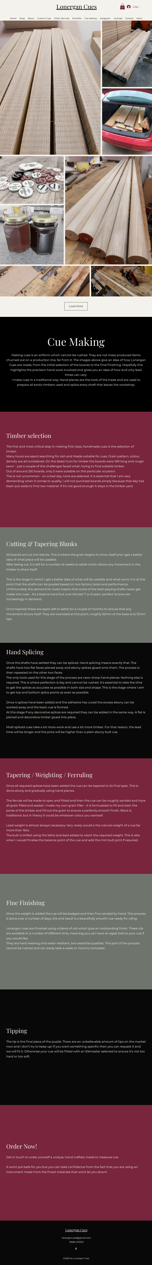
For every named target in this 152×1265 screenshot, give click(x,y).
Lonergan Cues (76, 6)
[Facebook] (76, 1248)
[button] (122, 6)
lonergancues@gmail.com (76, 1237)
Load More (76, 306)
